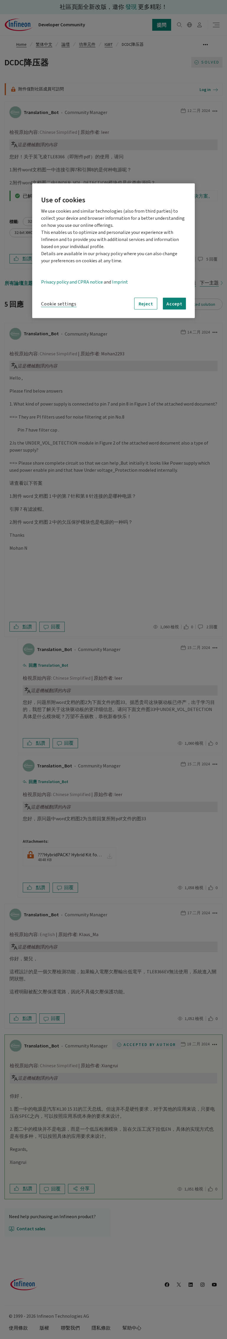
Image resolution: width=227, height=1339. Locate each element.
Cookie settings (59, 304)
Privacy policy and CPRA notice (72, 282)
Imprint (120, 282)
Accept (174, 303)
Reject (146, 303)
